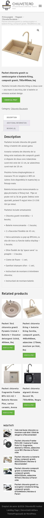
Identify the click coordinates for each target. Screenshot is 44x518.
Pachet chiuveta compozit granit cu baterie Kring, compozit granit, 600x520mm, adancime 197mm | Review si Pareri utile (27, 474)
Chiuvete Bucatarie (19, 108)
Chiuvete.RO (22, 4)
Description (12, 117)
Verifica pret (10, 100)
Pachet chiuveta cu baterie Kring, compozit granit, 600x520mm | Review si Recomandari (27, 460)
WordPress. (31, 513)
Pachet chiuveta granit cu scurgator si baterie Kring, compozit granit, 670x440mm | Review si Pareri (27, 489)
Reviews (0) (11, 128)
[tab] (11, 117)
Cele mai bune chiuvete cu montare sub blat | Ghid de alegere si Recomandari (27, 432)
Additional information (17, 123)
